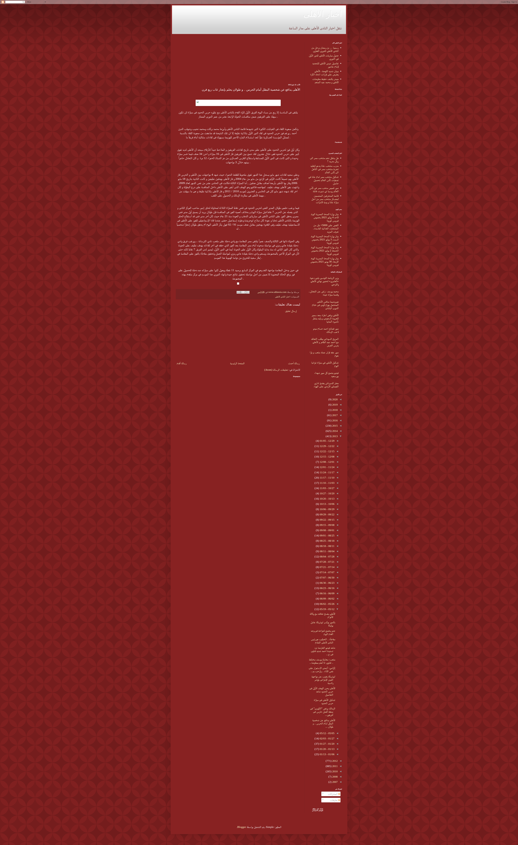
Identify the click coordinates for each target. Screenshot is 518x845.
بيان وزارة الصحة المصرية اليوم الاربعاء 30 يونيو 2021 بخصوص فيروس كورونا (324, 261)
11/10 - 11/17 (326, 477)
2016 (335, 420)
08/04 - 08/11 (326, 551)
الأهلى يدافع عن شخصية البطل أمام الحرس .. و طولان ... (323, 723)
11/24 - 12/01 (326, 467)
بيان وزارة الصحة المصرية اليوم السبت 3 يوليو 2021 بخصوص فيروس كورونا (325, 239)
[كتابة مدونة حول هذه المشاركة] (245, 292)
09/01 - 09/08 (326, 530)
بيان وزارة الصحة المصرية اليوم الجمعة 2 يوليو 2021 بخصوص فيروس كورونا (325, 250)
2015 (335, 425)
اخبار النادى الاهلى (282, 296)
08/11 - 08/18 (326, 545)
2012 (335, 760)
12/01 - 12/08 (326, 461)
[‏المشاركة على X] (243, 292)
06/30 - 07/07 (326, 577)
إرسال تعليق (291, 310)
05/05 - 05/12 (326, 733)
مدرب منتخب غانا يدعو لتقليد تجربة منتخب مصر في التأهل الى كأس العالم (324, 169)
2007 (335, 781)
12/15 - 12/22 (326, 451)
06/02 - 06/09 (326, 598)
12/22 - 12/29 (326, 446)
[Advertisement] (238, 61)
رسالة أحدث (293, 363)
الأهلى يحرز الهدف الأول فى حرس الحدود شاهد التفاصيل (322, 691)
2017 (335, 415)
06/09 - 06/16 (326, 593)
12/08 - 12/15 (326, 456)
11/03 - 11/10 (326, 482)
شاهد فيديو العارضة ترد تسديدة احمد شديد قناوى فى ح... (323, 651)
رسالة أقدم (181, 363)
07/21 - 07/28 (326, 561)
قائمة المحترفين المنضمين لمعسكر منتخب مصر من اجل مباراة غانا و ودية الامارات (325, 199)
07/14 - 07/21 (326, 567)
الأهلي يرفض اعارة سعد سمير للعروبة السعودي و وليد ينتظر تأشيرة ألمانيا (325, 318)
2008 (335, 776)
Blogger (241, 826)
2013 (335, 436)
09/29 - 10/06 (326, 509)
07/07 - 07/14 (326, 572)
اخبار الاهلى (322, 13)
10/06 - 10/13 (326, 503)
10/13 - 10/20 (326, 498)
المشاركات (333, 793)
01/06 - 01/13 (326, 754)
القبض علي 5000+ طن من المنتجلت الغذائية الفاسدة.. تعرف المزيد (326, 228)
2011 (335, 766)
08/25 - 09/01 (326, 535)
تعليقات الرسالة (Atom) (276, 369)
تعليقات (334, 800)
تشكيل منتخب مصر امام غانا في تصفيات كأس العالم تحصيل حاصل (323, 180)
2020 (335, 399)
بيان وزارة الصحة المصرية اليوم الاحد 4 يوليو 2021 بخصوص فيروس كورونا (325, 217)
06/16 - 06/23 (326, 588)
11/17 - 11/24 (326, 472)
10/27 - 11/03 (326, 488)
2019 (335, 404)
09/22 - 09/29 (326, 514)
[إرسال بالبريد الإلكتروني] (248, 292)
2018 (335, 409)
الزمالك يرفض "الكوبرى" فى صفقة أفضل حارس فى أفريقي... (322, 711)
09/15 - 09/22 (326, 519)
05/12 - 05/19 (326, 609)
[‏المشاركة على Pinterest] (238, 292)
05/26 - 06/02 (326, 603)
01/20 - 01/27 (326, 743)
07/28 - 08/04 (326, 556)
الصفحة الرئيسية (237, 363)
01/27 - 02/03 (326, 738)
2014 (335, 430)
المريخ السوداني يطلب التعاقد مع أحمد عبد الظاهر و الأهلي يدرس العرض (325, 342)
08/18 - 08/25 (326, 540)
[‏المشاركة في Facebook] (240, 292)
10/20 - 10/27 (326, 493)
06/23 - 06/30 (326, 582)
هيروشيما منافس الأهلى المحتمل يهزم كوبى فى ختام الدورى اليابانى (325, 305)
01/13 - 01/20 (326, 748)
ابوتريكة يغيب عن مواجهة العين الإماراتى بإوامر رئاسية (323, 679)
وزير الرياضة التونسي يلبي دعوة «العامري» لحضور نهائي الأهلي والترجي (324, 281)
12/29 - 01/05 (326, 440)
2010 (335, 771)
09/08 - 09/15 (326, 524)
